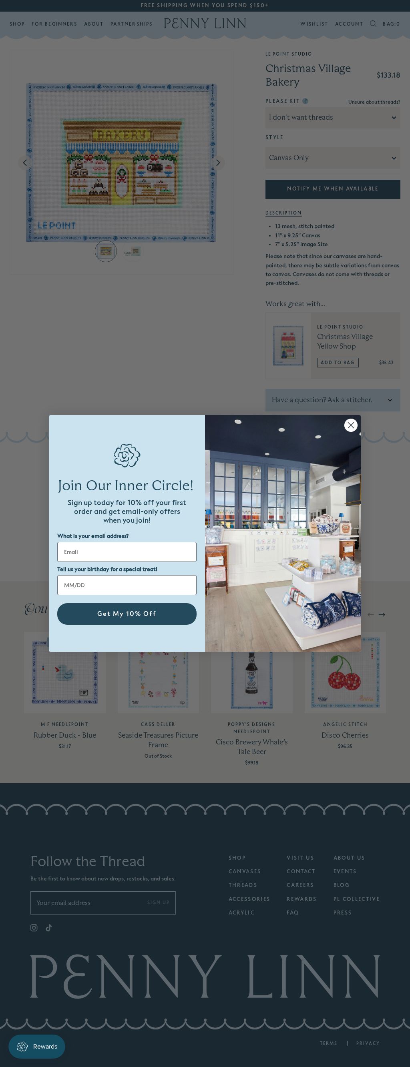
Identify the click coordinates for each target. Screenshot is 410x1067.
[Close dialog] (351, 425)
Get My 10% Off (127, 614)
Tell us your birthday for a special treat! (107, 569)
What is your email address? (93, 536)
